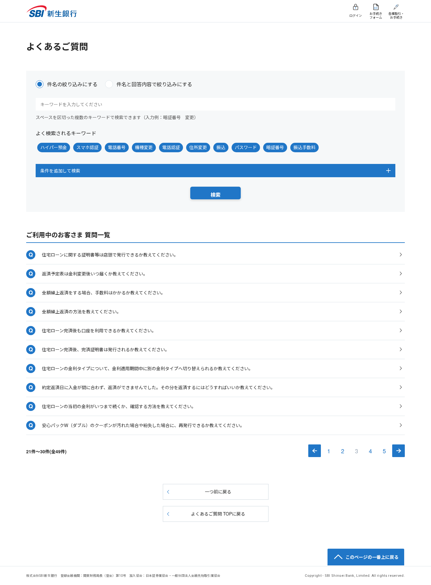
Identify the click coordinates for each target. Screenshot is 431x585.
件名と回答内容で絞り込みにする (154, 84)
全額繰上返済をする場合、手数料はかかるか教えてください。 (103, 292)
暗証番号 (275, 147)
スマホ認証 (87, 147)
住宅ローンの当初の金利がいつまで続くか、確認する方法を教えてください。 (119, 406)
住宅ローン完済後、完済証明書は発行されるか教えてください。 (105, 349)
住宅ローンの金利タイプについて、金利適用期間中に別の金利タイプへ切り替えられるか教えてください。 (147, 368)
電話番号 (117, 147)
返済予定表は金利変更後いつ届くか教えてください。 (95, 273)
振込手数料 (304, 147)
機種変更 (144, 147)
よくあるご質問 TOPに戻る (218, 513)
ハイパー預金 (53, 147)
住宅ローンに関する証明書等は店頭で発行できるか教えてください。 (110, 254)
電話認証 (171, 147)
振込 (220, 147)
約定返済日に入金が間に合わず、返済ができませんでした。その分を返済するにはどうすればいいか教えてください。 (158, 387)
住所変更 (198, 147)
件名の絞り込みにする (72, 84)
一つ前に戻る (218, 491)
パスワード (246, 147)
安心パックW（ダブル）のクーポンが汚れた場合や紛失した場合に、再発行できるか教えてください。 (143, 425)
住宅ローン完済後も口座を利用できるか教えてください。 (99, 330)
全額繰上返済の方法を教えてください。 (81, 311)
